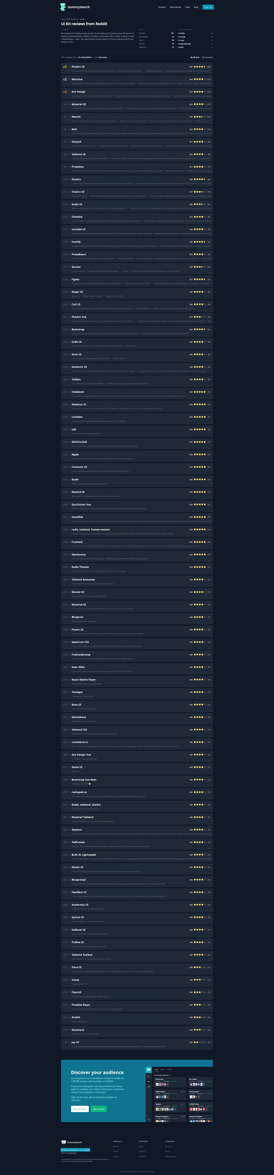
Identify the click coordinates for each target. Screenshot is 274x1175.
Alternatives (175, 7)
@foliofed (72, 1153)
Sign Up (208, 7)
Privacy (168, 1146)
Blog (196, 7)
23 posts (103, 57)
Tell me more (80, 1109)
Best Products (72, 19)
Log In (116, 1156)
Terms (168, 1151)
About (116, 1146)
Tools (187, 7)
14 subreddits (84, 57)
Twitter (142, 1156)
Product (162, 7)
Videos (142, 1151)
